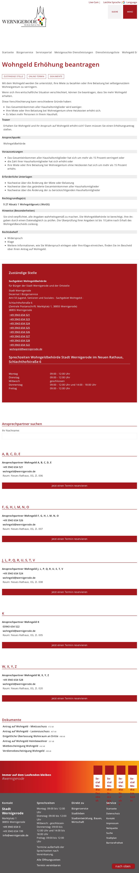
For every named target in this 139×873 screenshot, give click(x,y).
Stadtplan (111, 837)
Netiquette (112, 828)
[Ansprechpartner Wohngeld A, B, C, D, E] (69, 468)
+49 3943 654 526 (19, 332)
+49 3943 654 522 (19, 344)
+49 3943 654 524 (19, 323)
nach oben (123, 866)
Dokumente (56, 76)
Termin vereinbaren (49, 865)
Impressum (112, 823)
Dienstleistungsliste (107, 52)
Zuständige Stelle (13, 76)
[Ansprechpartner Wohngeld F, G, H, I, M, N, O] (69, 521)
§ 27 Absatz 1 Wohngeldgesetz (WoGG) (26, 204)
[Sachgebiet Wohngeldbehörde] (69, 336)
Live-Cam (94, 2)
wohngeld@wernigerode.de (25, 349)
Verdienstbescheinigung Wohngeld (23, 750)
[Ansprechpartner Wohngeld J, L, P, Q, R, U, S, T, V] (69, 574)
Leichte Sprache (112, 2)
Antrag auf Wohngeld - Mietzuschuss (25, 726)
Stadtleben (78, 813)
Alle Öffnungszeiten (48, 859)
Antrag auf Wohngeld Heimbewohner (25, 741)
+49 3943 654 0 (11, 826)
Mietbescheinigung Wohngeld (20, 746)
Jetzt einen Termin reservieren (69, 485)
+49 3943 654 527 (19, 336)
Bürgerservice (24, 52)
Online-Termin (36, 76)
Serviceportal (44, 52)
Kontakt (110, 818)
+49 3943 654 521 (19, 315)
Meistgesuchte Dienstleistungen (73, 52)
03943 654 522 (11, 626)
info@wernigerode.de (15, 835)
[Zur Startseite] (25, 16)
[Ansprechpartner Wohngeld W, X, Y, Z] (69, 681)
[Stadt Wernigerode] (17, 822)
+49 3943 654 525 (19, 327)
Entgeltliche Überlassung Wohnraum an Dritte (30, 736)
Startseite (8, 52)
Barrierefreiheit (114, 842)
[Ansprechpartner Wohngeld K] (69, 627)
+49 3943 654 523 (19, 319)
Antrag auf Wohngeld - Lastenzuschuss (26, 731)
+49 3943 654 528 (19, 340)
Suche (109, 833)
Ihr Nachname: (11, 430)
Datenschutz (113, 813)
